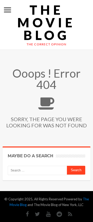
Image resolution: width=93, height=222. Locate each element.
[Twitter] (35, 214)
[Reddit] (56, 214)
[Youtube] (46, 214)
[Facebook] (25, 214)
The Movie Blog (46, 23)
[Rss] (67, 214)
